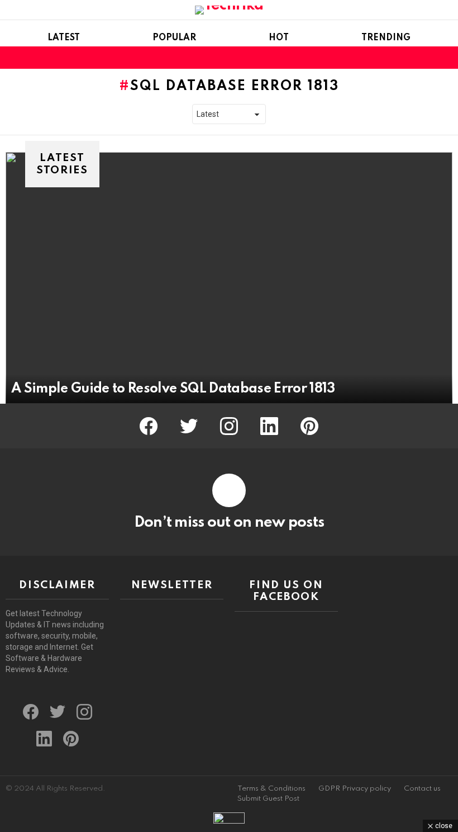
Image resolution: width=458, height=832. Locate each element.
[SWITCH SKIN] (426, 57)
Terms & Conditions (271, 788)
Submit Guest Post (268, 798)
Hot (279, 38)
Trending (386, 38)
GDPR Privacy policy (354, 788)
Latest (63, 38)
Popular (174, 38)
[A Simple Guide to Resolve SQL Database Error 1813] (229, 278)
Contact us (422, 788)
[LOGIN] (445, 57)
